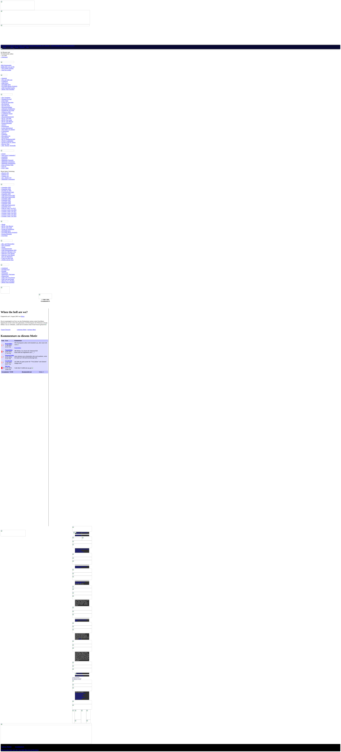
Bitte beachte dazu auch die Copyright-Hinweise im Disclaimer (20, 750)
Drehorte (22, 47)
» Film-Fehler (4, 101)
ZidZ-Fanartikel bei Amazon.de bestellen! (63, 45)
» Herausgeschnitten (6, 107)
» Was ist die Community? (8, 155)
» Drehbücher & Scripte (7, 110)
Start (12, 47)
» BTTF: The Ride (6, 118)
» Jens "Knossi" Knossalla (8, 145)
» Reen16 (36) (5, 173)
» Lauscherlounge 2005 (7, 192)
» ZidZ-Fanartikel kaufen (8, 88)
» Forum (3, 154)
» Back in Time (5, 144)
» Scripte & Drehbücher (7, 229)
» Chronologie (5, 131)
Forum (16, 47)
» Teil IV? (3, 125)
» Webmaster (4, 273)
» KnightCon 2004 (6, 190)
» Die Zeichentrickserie (7, 117)
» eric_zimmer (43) (6, 177)
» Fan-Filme (4, 235)
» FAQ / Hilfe (5, 168)
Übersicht (5, 329)
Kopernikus (17, 348)
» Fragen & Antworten (7, 102)
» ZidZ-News (4, 83)
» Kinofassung (5, 126)
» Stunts (3, 247)
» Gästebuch (4, 81)
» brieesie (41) (5, 174)
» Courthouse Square (7, 113)
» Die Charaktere (5, 97)
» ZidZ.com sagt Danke (7, 279)
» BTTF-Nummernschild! (8, 139)
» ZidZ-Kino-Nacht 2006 (8, 197)
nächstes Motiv (31, 329)
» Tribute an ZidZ (6, 112)
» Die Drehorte (5, 104)
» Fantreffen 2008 (6, 202)
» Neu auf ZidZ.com (6, 80)
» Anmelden (4, 157)
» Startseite (4, 78)
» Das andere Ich (5, 136)
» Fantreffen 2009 (6, 203)
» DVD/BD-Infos (6, 84)
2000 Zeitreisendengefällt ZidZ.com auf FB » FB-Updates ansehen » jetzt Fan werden (7, 68)
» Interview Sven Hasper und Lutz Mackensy (8, 255)
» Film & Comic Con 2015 (8, 208)
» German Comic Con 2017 (8, 211)
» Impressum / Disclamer (8, 274)
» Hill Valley (4, 115)
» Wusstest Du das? (6, 99)
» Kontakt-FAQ (5, 269)
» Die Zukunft (5, 137)
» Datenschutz (5, 276)
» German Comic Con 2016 (8, 210)
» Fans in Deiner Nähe (7, 165)
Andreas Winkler (6, 747)
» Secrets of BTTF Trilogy (8, 142)
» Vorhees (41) (5, 176)
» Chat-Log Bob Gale (7, 258)
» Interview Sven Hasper (8, 253)
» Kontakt (3, 271)
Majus (22, 316)
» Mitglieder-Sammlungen (8, 163)
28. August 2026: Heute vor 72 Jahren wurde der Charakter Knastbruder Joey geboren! (25, 45)
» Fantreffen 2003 (6, 187)
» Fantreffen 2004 (6, 189)
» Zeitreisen (4, 134)
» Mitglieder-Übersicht (7, 160)
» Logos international (7, 128)
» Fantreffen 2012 (6, 206)
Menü (4, 47)
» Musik (3, 224)
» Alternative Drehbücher (8, 109)
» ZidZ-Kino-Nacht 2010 (8, 205)
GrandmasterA (19, 747)
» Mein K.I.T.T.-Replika (7, 281)
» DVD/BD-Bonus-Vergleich (9, 86)
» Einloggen (4, 57)
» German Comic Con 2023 (8, 214)
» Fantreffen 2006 (6, 198)
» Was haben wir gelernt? (8, 129)
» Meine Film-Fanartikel (7, 89)
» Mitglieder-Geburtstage (8, 162)
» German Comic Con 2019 (8, 213)
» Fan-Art (3, 166)
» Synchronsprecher (6, 248)
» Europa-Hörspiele (6, 123)
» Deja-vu (3, 133)
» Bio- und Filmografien (7, 244)
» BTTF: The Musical (7, 121)
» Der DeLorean (5, 105)
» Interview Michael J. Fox (8, 252)
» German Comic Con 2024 (8, 216)
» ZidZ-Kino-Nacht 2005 (8, 195)
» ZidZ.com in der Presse (8, 277)
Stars (27, 47)
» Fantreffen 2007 (6, 200)
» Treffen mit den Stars (7, 260)
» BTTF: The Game (6, 120)
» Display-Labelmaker (7, 141)
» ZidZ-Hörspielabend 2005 (8, 250)
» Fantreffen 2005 (6, 194)
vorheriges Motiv (21, 329)
